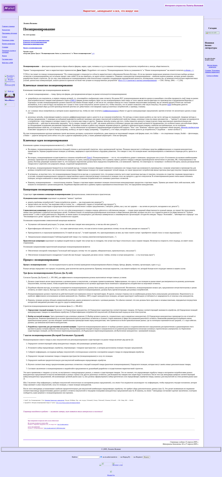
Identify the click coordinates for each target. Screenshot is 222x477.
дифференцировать (110, 111)
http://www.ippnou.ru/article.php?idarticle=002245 (68, 402)
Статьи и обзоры (212, 76)
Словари (5, 47)
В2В (169, 105)
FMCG (73, 100)
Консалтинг (6, 30)
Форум (4, 56)
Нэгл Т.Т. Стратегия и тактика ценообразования (138, 80)
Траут (89, 157)
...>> (93, 53)
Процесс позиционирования (32, 48)
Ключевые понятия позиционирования (36, 40)
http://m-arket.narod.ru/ (63, 424)
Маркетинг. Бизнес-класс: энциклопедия (54, 400)
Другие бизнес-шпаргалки (212, 66)
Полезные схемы (8, 40)
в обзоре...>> (189, 70)
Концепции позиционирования (33, 44)
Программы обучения (9, 33)
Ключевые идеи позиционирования (35, 42)
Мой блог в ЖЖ (7, 63)
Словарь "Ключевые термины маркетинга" (212, 71)
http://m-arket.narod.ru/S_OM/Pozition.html (54, 428)
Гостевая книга (7, 59)
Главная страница (8, 26)
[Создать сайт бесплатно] (111, 475)
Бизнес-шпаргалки (8, 44)
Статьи (4, 37)
